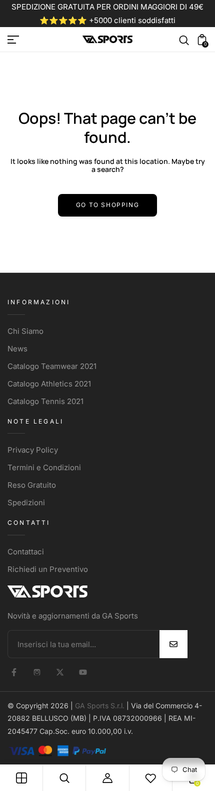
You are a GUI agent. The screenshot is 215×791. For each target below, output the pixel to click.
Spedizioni (26, 502)
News (18, 348)
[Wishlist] (150, 777)
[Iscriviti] (174, 644)
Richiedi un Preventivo (48, 569)
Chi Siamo (26, 331)
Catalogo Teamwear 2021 (52, 366)
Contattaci (26, 551)
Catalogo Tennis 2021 (46, 401)
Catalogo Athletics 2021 (49, 383)
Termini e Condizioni (44, 467)
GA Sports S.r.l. (99, 705)
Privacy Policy (33, 450)
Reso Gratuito (32, 485)
